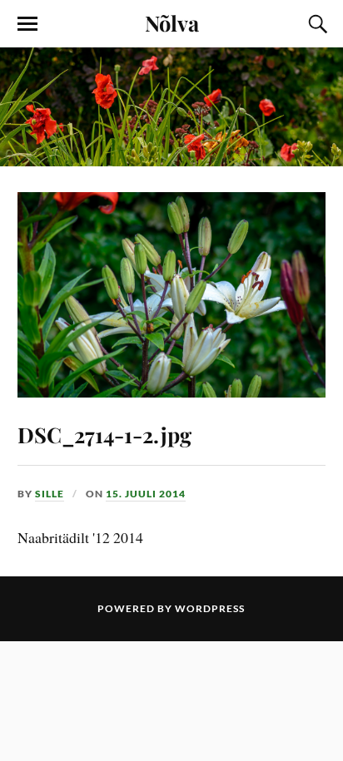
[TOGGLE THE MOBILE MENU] (27, 24)
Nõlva (172, 22)
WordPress (210, 608)
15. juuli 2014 (146, 493)
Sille (49, 493)
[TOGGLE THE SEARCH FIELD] (316, 24)
